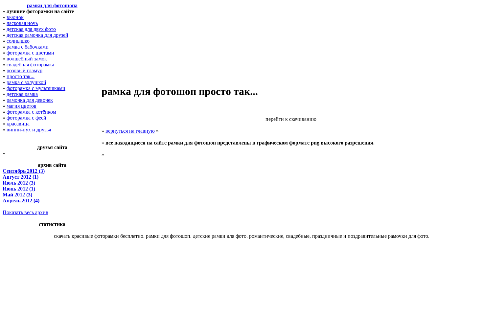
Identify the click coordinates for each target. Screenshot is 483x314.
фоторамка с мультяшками (36, 88)
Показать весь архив (25, 212)
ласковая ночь (22, 23)
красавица (18, 123)
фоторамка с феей (26, 118)
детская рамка (22, 94)
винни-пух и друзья (29, 129)
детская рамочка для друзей (37, 35)
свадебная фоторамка (30, 64)
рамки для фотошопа (52, 5)
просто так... (20, 76)
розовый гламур (24, 70)
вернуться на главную (130, 131)
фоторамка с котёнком (31, 112)
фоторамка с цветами (30, 53)
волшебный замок (27, 58)
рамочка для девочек (30, 100)
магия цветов (21, 106)
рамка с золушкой (26, 82)
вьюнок (15, 17)
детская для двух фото (31, 29)
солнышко (18, 41)
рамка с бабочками (28, 47)
